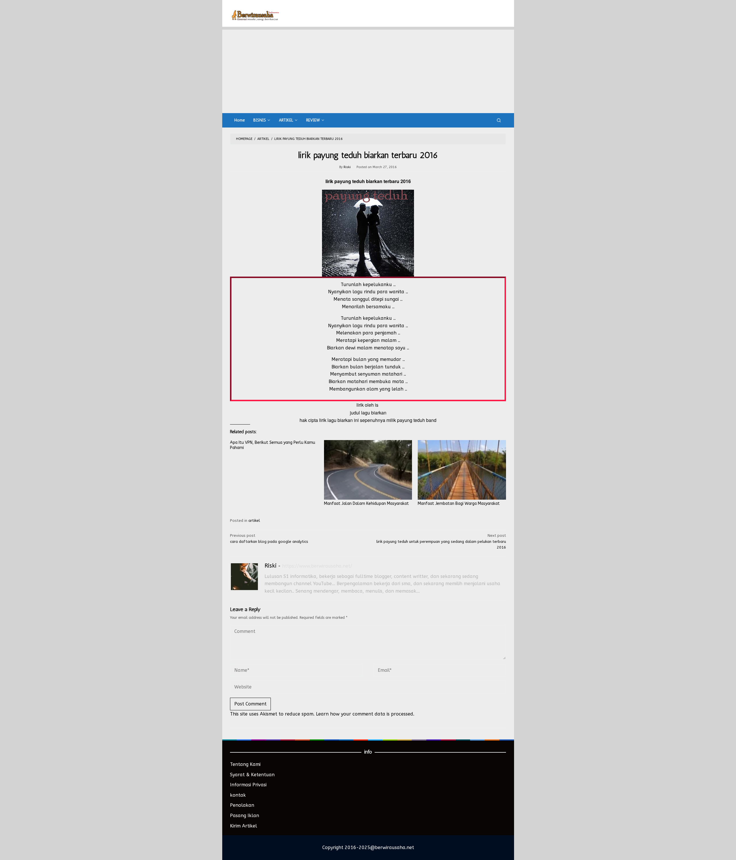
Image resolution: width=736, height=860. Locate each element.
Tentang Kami (245, 764)
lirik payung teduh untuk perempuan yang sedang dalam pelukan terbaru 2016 (441, 541)
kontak (238, 795)
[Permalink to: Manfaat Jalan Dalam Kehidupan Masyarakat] (368, 470)
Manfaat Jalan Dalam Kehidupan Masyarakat (366, 503)
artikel (254, 520)
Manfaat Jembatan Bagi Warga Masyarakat (459, 503)
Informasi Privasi (248, 784)
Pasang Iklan (244, 815)
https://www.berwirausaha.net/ (317, 566)
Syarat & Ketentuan (252, 774)
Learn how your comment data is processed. (365, 714)
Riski (270, 565)
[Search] (499, 120)
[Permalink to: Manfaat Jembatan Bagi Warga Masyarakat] (462, 470)
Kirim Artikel (243, 826)
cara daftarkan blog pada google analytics (269, 538)
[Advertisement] (368, 70)
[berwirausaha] (255, 15)
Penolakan (242, 805)
